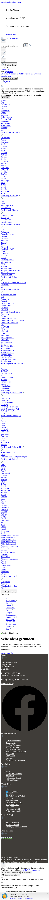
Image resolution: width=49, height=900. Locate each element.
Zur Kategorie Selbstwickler (12, 447)
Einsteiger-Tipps (12, 800)
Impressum (10, 776)
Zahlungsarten (36, 74)
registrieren (9, 72)
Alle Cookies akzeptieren (10, 875)
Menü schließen (10, 65)
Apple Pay (10, 754)
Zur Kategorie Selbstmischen (12, 363)
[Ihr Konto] (3, 60)
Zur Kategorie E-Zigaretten (11, 132)
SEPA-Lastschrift (12, 747)
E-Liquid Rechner (12, 825)
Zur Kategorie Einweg (9, 196)
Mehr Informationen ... (31, 870)
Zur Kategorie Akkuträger (11, 416)
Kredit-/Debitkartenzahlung (16, 751)
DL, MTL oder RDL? (14, 802)
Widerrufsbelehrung (13, 778)
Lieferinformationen (13, 741)
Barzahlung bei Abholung (15, 760)
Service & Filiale (7, 815)
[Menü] (3, 41)
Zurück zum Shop (8, 653)
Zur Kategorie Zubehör (10, 459)
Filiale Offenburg (12, 822)
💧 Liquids (10, 794)
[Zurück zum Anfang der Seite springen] (3, 865)
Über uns (9, 798)
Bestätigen (5, 98)
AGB (8, 771)
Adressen (27, 74)
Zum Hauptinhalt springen (11, 2)
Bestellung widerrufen (9, 78)
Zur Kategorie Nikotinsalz (11, 224)
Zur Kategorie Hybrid (9, 277)
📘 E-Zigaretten (12, 792)
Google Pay (10, 756)
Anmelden (5, 70)
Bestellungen (6, 76)
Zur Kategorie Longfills (10, 289)
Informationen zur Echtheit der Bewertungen (22, 898)
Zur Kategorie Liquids (9, 210)
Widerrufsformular (13, 780)
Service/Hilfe (11, 34)
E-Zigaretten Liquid (13, 811)
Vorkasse (9, 758)
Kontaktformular (7, 684)
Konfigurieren (26, 872)
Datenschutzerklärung (14, 774)
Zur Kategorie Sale (8, 576)
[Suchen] (25, 45)
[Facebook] (24, 731)
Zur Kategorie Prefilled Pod (11, 393)
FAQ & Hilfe (6, 784)
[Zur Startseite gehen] (9, 38)
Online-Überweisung (14, 749)
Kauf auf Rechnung (13, 745)
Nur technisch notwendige (11, 872)
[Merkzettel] (2, 57)
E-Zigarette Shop (12, 805)
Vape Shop (10, 807)
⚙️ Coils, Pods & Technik (16, 796)
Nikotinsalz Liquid (13, 809)
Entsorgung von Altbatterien (16, 827)
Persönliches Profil (16, 74)
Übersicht (5, 74)
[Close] (2, 882)
